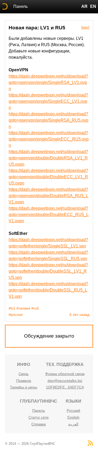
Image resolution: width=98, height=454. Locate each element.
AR (84, 6)
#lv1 (12, 308)
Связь (23, 374)
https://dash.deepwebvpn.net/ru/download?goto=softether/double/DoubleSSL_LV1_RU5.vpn (48, 271)
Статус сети (38, 417)
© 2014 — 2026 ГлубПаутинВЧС (30, 444)
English (73, 417)
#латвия (23, 308)
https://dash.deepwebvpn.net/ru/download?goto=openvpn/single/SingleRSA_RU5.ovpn (48, 120)
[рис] (85, 27)
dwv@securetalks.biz (65, 381)
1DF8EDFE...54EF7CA (65, 387)
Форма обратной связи (65, 374)
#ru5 (35, 308)
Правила (23, 381)
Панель (20, 6)
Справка (38, 424)
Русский (73, 410)
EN (93, 6)
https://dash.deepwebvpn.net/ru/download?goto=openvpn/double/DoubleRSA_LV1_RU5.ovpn (48, 157)
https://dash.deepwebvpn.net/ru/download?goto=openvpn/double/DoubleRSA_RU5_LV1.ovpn (48, 195)
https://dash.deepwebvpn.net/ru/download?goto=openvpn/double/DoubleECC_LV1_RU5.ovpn (48, 176)
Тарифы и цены (23, 387)
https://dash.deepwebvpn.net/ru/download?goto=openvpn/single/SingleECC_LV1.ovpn (48, 101)
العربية (73, 424)
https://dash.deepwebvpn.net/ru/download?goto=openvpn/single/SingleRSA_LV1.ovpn (48, 82)
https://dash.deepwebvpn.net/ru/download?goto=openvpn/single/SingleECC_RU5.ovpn (49, 139)
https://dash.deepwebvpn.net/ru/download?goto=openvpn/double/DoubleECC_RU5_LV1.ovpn (49, 214)
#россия (16, 314)
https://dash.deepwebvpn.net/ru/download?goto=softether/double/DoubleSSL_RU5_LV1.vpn (48, 290)
